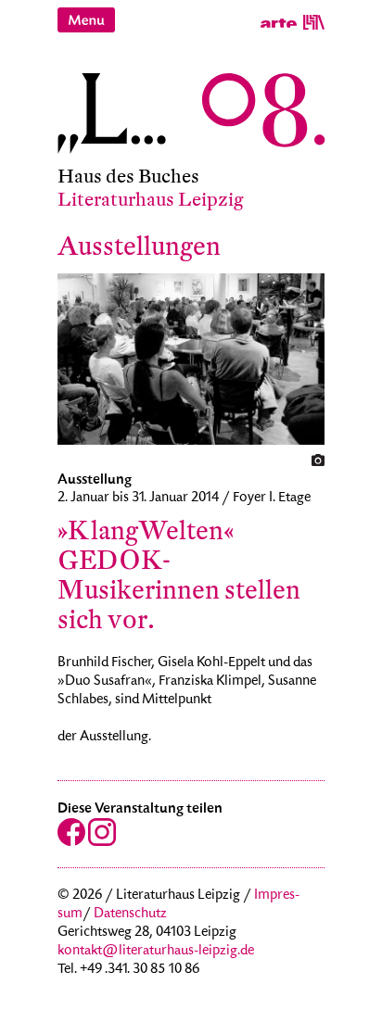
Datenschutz (130, 914)
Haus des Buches (128, 176)
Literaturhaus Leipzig (150, 199)
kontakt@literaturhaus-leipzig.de (155, 951)
